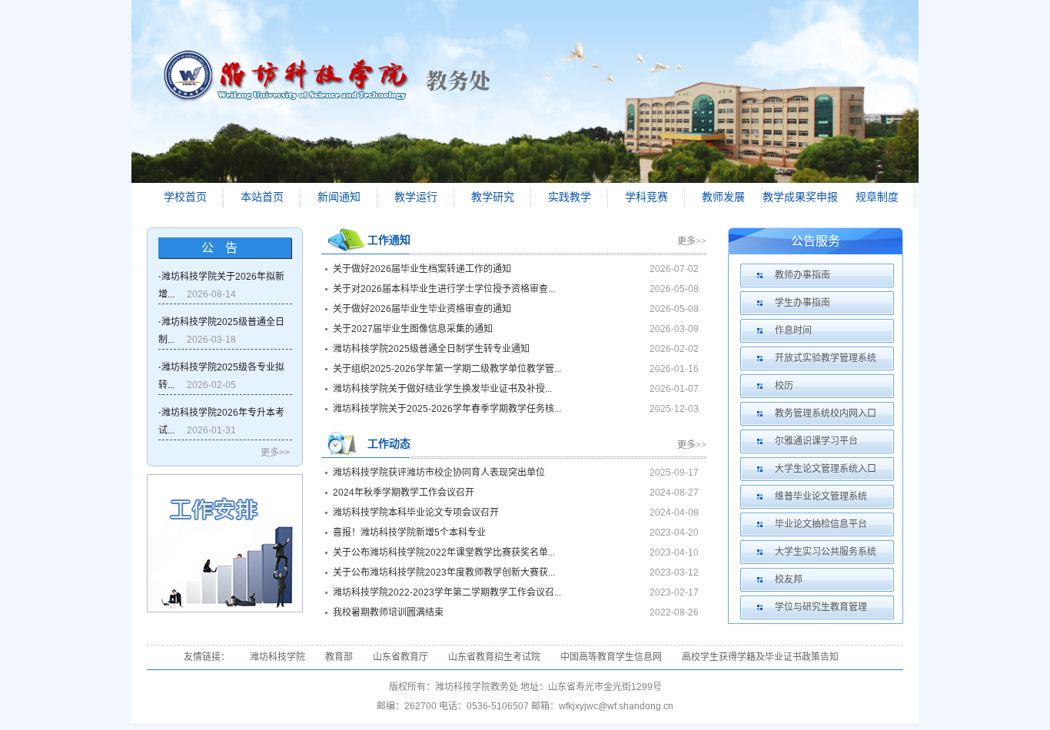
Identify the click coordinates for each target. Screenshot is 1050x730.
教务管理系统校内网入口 (825, 413)
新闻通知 (339, 197)
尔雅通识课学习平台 (816, 441)
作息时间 (793, 330)
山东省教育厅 (400, 657)
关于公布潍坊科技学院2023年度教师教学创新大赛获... (444, 572)
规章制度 (877, 197)
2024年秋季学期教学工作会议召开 (403, 492)
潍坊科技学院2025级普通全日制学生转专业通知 (431, 348)
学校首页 (185, 197)
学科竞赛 (646, 197)
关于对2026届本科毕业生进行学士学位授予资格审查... (444, 289)
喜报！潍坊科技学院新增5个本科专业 (409, 532)
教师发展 (723, 197)
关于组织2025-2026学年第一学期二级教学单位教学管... (447, 368)
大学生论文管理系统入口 (825, 468)
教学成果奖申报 (800, 197)
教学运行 (415, 197)
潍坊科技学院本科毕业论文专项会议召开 (416, 512)
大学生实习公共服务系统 (825, 551)
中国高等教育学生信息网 (611, 657)
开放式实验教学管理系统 (825, 358)
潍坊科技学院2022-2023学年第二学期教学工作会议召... (447, 592)
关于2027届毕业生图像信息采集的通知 (413, 329)
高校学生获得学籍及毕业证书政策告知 (760, 657)
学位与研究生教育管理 (821, 607)
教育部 (339, 657)
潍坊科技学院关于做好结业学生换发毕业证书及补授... (442, 388)
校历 (784, 385)
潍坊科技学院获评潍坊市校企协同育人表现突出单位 (439, 472)
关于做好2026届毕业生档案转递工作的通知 (422, 269)
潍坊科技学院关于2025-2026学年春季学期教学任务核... (447, 408)
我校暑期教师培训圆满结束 (388, 612)
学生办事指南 (802, 302)
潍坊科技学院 (277, 657)
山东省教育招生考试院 (494, 657)
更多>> (275, 452)
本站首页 (262, 197)
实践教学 (569, 197)
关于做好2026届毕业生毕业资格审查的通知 (422, 309)
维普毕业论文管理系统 (821, 496)
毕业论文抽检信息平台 (821, 524)
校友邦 (788, 579)
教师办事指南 (802, 275)
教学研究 (492, 197)
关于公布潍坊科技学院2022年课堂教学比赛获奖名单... (444, 552)
